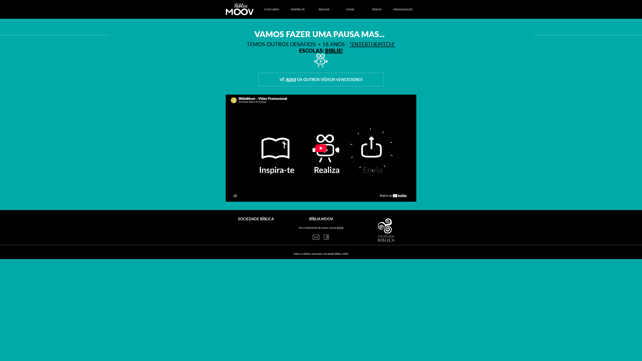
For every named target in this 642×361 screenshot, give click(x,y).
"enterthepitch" (372, 44)
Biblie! (334, 50)
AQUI (340, 227)
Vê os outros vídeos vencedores (321, 79)
